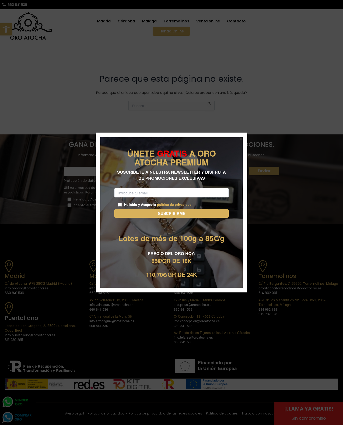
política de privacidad (174, 204)
